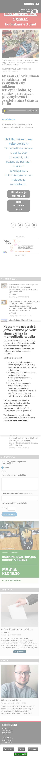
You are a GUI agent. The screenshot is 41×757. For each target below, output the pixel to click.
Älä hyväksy (8, 749)
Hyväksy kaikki (21, 754)
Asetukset (33, 749)
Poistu (21, 749)
